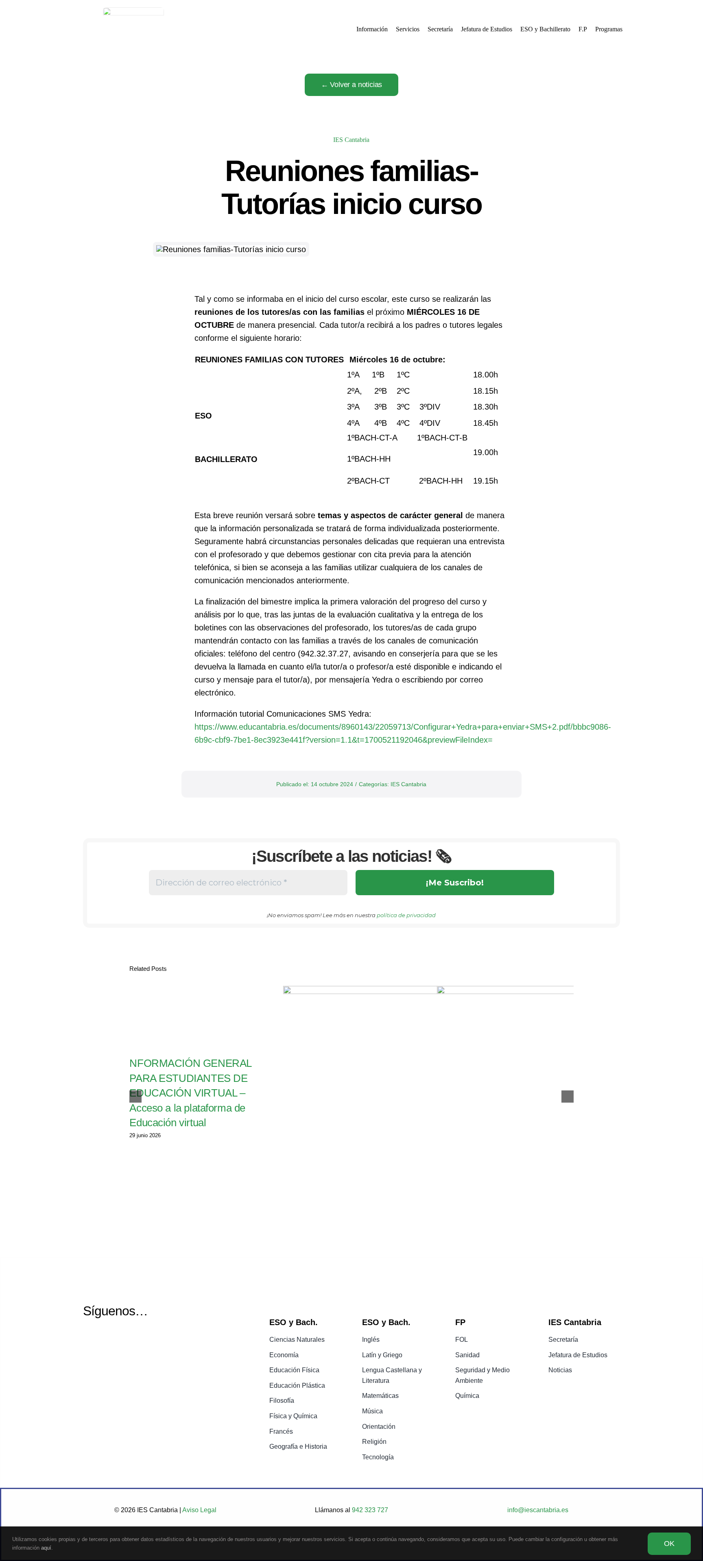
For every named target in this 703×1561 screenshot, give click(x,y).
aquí (46, 1548)
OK (669, 1543)
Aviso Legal (199, 1509)
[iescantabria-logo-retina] (133, 11)
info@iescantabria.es (537, 1509)
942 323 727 (369, 1509)
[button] (135, 1096)
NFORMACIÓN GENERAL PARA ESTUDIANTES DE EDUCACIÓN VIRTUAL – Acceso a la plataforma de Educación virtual (190, 1093)
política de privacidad (406, 915)
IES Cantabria (351, 139)
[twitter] (89, 1340)
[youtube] (110, 1340)
